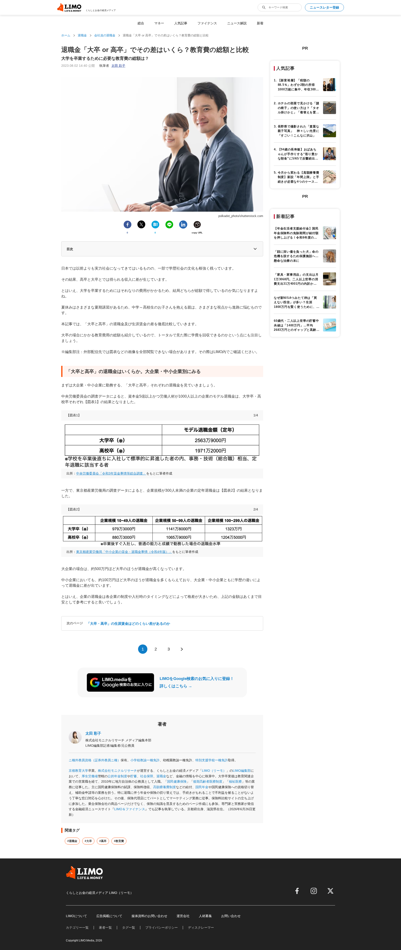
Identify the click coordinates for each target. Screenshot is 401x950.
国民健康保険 (177, 781)
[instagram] (313, 891)
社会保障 (146, 776)
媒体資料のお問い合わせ (149, 916)
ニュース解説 (237, 23)
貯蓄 (133, 776)
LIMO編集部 (242, 770)
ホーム (65, 35)
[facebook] (297, 891)
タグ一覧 (128, 927)
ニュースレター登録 (324, 7)
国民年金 (201, 787)
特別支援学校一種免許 (211, 760)
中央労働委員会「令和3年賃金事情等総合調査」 (111, 473)
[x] (330, 891)
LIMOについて (76, 916)
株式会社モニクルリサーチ (117, 770)
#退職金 (72, 841)
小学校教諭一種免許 (145, 760)
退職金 (82, 35)
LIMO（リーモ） (214, 770)
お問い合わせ (231, 916)
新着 (260, 23)
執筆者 (112, 65)
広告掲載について (109, 916)
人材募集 (205, 916)
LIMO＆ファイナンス (129, 809)
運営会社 (183, 916)
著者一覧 (105, 927)
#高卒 (103, 841)
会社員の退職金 (104, 35)
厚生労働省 (90, 776)
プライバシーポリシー (161, 927)
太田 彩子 (93, 733)
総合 (141, 23)
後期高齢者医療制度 (207, 781)
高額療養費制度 (164, 787)
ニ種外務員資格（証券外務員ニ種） (95, 760)
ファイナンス (207, 23)
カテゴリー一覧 (77, 927)
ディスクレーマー (201, 927)
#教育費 (119, 841)
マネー (159, 23)
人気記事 (180, 23)
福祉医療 (235, 781)
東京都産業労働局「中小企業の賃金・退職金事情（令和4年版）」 (124, 552)
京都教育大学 (78, 770)
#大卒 (88, 841)
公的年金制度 (117, 776)
